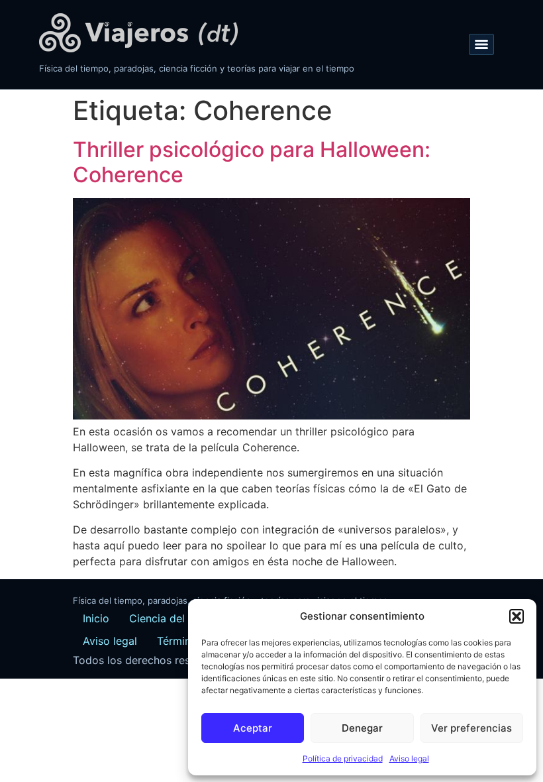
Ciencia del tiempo (176, 618)
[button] (516, 616)
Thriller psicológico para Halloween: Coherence (251, 162)
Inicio (96, 618)
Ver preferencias (471, 728)
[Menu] (481, 44)
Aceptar (252, 728)
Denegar (362, 728)
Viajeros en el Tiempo (138, 32)
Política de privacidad (343, 758)
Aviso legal (409, 758)
